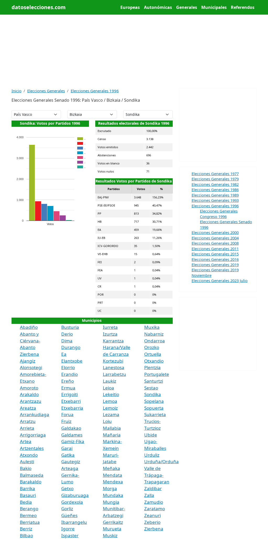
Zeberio (152, 522)
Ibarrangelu (74, 522)
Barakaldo (30, 482)
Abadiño (29, 327)
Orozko (151, 347)
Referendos (242, 7)
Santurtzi (153, 381)
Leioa (108, 388)
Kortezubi (113, 361)
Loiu (107, 421)
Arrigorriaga (33, 435)
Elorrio (68, 367)
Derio (67, 334)
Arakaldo (29, 394)
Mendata (112, 475)
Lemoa (110, 401)
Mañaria (112, 435)
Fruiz (66, 421)
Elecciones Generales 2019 (215, 264)
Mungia (111, 502)
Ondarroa (154, 341)
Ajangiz (27, 361)
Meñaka (111, 468)
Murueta (112, 529)
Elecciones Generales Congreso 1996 (219, 213)
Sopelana (154, 401)
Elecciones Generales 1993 (215, 200)
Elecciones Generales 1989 (215, 195)
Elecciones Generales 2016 (215, 259)
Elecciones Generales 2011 (215, 248)
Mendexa (113, 482)
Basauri (28, 495)
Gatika (68, 455)
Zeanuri (152, 515)
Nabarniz (154, 334)
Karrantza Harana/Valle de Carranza (116, 347)
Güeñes (69, 515)
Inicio (16, 90)
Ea (63, 354)
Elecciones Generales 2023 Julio (220, 280)
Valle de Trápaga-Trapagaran (156, 475)
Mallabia (112, 428)
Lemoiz (110, 408)
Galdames (71, 435)
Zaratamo (154, 509)
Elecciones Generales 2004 (215, 237)
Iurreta (110, 327)
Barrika (27, 488)
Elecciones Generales (46, 90)
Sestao (151, 388)
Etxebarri (71, 401)
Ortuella (152, 354)
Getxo (67, 488)
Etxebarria (72, 408)
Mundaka (113, 495)
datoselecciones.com (39, 7)
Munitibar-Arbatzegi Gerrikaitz (114, 515)
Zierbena (153, 529)
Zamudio (153, 502)
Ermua (68, 388)
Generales (186, 7)
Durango (70, 347)
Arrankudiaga (34, 414)
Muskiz (110, 535)
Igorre (68, 529)
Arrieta (27, 428)
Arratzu (28, 421)
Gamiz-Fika (72, 441)
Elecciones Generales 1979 (215, 178)
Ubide (150, 435)
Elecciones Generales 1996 (95, 90)
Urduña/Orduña (161, 461)
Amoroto (29, 388)
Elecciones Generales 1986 (215, 189)
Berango (29, 509)
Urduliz (151, 455)
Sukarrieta (155, 414)
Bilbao (26, 535)
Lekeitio (111, 394)
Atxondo (29, 455)
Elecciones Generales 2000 (215, 232)
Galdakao (71, 428)
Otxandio (154, 361)
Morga (110, 488)
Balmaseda (31, 475)
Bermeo (28, 515)
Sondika (152, 394)
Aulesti (27, 461)
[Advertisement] (134, 51)
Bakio (25, 468)
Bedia (26, 502)
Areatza (28, 408)
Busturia (70, 327)
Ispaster (70, 535)
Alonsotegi (31, 367)
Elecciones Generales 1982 (215, 184)
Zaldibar (153, 488)
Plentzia (152, 367)
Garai (66, 448)
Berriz (26, 529)
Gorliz (67, 509)
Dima (66, 341)
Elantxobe (71, 361)
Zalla (149, 495)
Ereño (67, 381)
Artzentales (32, 448)
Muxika (152, 327)
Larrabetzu (114, 374)
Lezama (111, 414)
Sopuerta (154, 408)
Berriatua (30, 522)
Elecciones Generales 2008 (215, 243)
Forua (67, 414)
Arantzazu (30, 401)
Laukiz (109, 381)
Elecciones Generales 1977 (215, 173)
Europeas (130, 7)
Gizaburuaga (75, 495)
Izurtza (110, 334)
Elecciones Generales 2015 (215, 253)
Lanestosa (113, 367)
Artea (25, 441)
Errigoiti (69, 394)
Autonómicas (158, 7)
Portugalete (156, 374)
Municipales (214, 7)
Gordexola (72, 502)
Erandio (69, 374)
